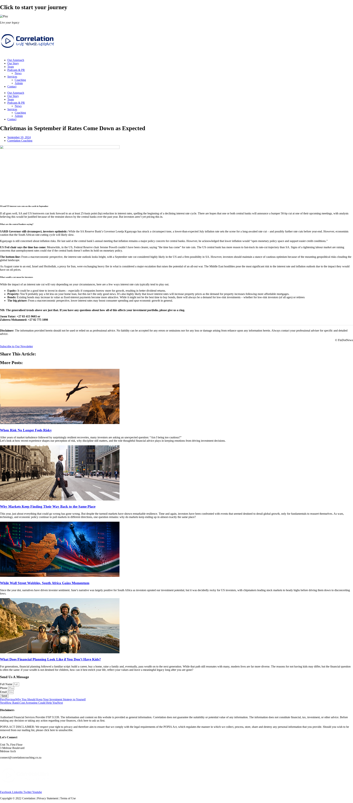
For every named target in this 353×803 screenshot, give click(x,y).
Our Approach (15, 60)
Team (10, 66)
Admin (19, 83)
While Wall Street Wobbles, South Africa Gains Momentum (44, 583)
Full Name (6, 684)
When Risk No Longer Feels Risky (26, 430)
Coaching (20, 79)
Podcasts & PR (16, 70)
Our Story (13, 63)
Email (4, 691)
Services (12, 76)
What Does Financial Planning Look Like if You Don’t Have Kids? (50, 659)
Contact (11, 86)
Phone (4, 688)
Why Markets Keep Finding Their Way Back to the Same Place (47, 506)
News (18, 73)
